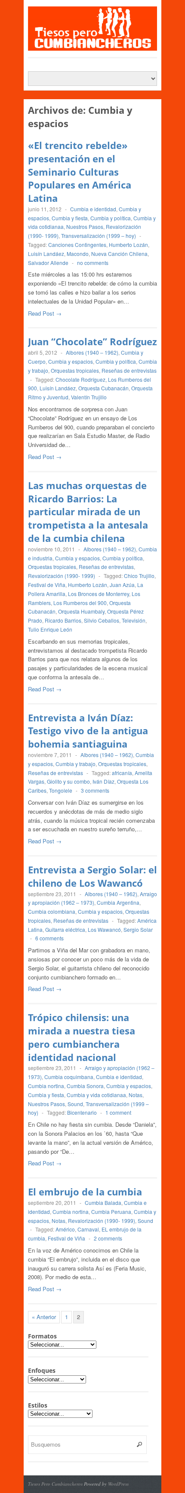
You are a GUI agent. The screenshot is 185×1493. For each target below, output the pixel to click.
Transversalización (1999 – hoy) (98, 235)
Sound (75, 1103)
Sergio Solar (138, 929)
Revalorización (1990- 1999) (61, 575)
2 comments (108, 1238)
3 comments (95, 790)
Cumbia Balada (103, 1202)
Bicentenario (82, 1112)
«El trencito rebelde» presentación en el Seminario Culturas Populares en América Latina (79, 171)
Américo (65, 1229)
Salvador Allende (48, 262)
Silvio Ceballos (101, 620)
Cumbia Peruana (111, 1211)
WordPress (118, 1484)
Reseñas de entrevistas (129, 370)
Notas (135, 1094)
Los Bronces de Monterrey (98, 593)
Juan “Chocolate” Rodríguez (92, 341)
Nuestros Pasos (84, 226)
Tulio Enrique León (50, 629)
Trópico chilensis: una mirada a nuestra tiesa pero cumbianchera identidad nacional (81, 1037)
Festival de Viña (46, 584)
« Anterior (44, 1317)
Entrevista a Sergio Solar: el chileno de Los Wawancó (92, 876)
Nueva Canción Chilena (119, 253)
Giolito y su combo (68, 781)
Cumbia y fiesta (70, 218)
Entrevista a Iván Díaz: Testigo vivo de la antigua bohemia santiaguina (88, 731)
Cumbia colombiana (51, 911)
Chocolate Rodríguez (80, 379)
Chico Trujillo (139, 575)
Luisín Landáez (46, 253)
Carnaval (88, 1229)
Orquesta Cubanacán (103, 388)
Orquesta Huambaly (81, 611)
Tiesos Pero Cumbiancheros (55, 1484)
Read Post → (45, 313)
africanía (122, 772)
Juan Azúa (122, 584)
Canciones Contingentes (77, 244)
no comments (92, 262)
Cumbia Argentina (118, 902)
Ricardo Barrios (63, 620)
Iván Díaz (103, 781)
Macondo (78, 253)
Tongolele (60, 790)
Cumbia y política (110, 218)
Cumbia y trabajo (76, 763)
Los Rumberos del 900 (80, 602)
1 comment (118, 1112)
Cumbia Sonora (85, 1085)
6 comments (49, 938)
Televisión (133, 620)
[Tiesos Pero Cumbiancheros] (92, 46)
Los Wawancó (104, 929)
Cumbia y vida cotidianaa (96, 1094)
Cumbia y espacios (70, 361)
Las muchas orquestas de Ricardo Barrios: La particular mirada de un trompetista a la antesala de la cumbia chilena (88, 511)
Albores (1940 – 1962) (92, 352)
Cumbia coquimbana (68, 1076)
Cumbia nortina (46, 1085)
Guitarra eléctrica (65, 929)
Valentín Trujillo (89, 397)
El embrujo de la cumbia (85, 1191)
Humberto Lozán (128, 244)
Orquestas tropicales (75, 370)
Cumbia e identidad (93, 209)
